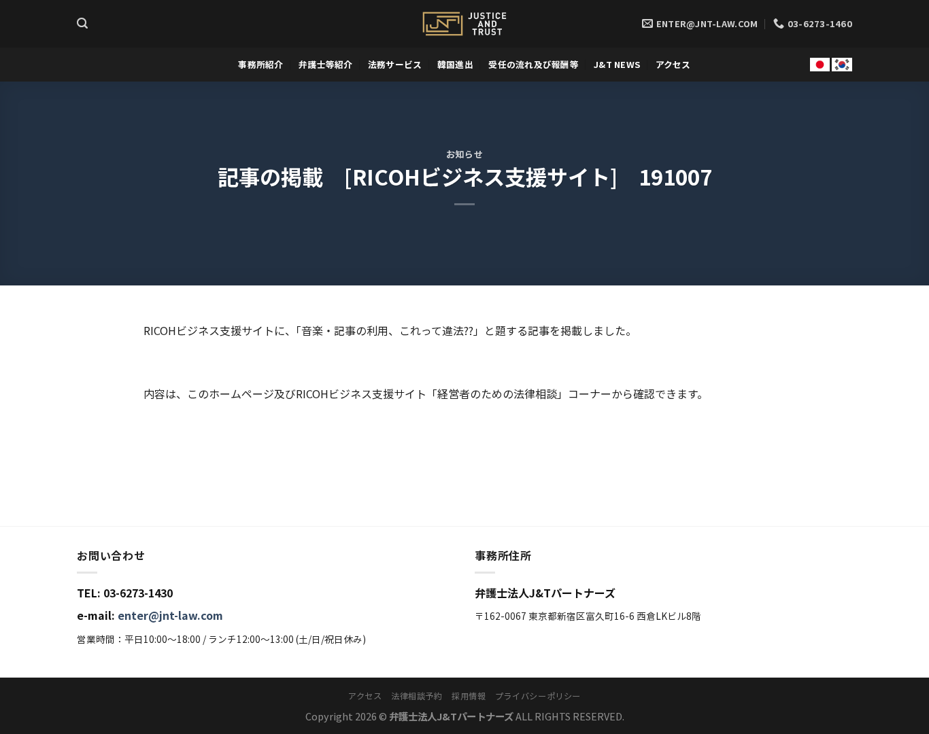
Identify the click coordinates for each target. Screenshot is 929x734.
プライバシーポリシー (538, 696)
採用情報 (469, 696)
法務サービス (395, 64)
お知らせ (465, 153)
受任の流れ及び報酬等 (533, 64)
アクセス (673, 64)
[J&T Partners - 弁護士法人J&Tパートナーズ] (464, 24)
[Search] (82, 23)
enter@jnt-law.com (170, 615)
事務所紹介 (260, 64)
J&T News (617, 64)
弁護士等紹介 (326, 64)
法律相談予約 (417, 696)
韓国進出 (455, 64)
